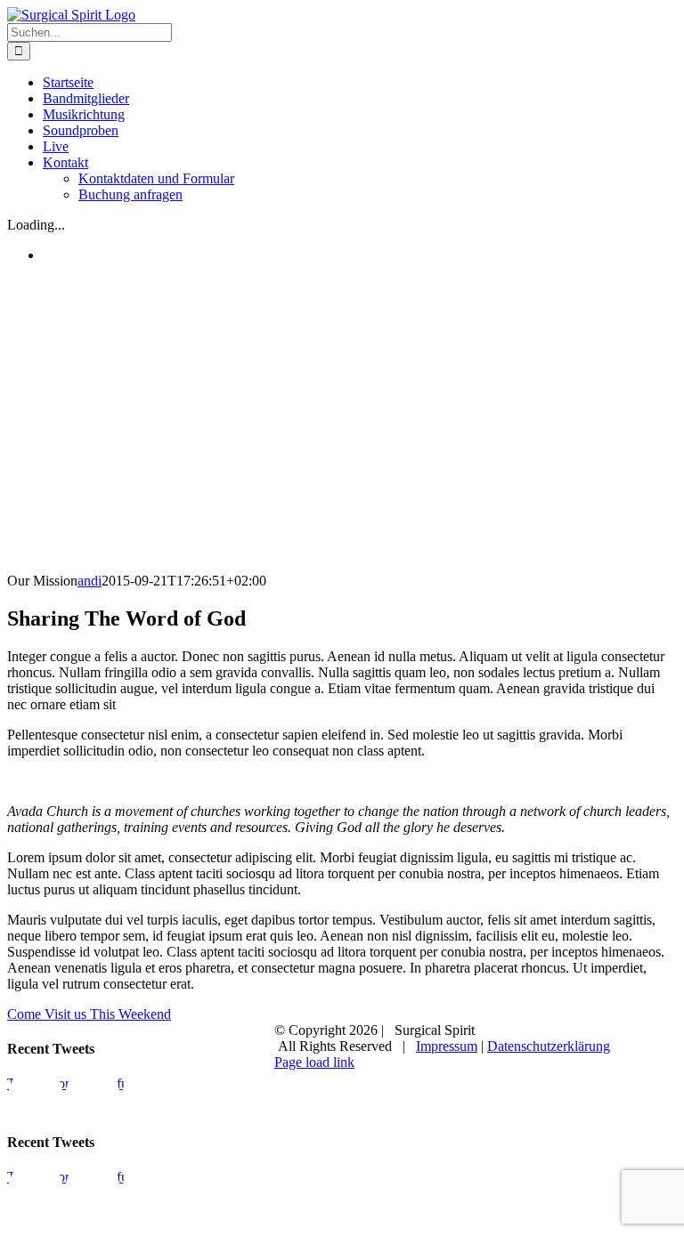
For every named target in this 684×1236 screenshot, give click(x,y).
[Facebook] (35, 1103)
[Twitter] (149, 1103)
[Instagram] (92, 1103)
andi (89, 580)
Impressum (446, 1046)
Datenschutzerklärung (548, 1046)
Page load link (314, 1062)
